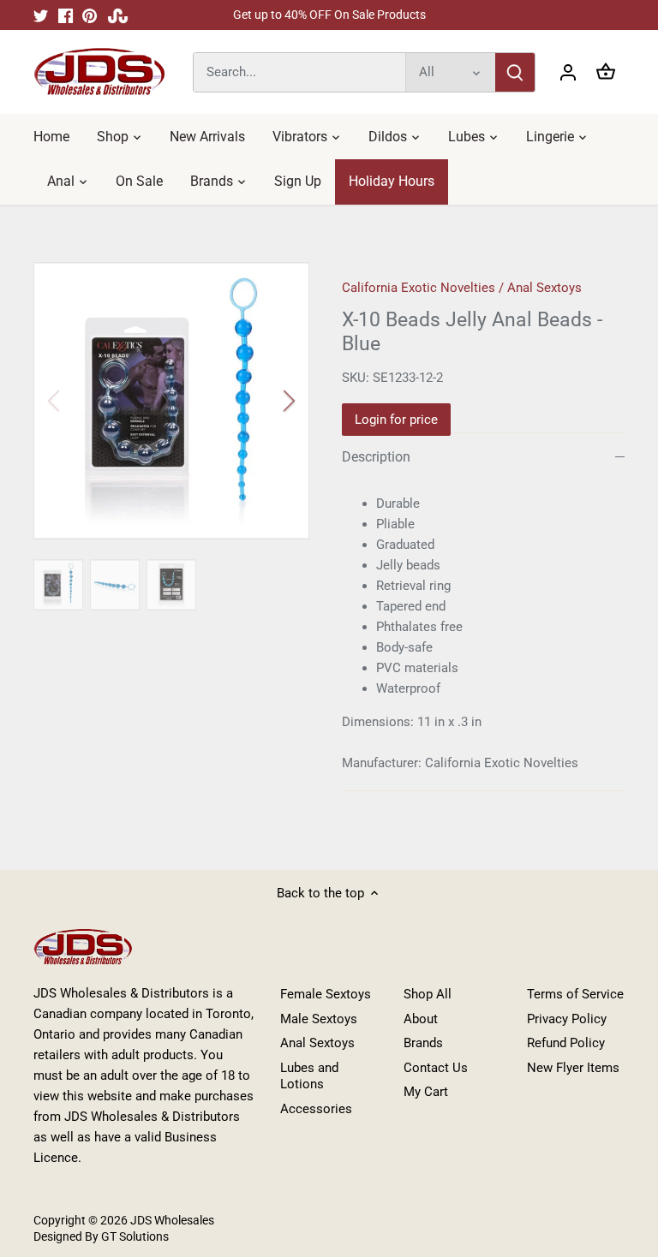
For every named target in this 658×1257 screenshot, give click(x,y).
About (421, 1019)
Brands (423, 1043)
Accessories (316, 1109)
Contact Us (436, 1067)
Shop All (428, 994)
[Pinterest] (89, 15)
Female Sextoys (325, 994)
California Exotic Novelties (418, 287)
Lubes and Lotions (309, 1076)
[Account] (568, 72)
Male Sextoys (318, 1019)
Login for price (396, 419)
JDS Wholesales (172, 1220)
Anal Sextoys (544, 287)
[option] (171, 400)
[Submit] (515, 72)
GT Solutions (134, 1236)
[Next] (266, 401)
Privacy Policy (567, 1019)
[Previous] (76, 401)
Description (376, 457)
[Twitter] (40, 15)
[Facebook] (65, 15)
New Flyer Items (573, 1067)
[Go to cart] (605, 72)
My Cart (426, 1091)
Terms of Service (575, 994)
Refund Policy (566, 1043)
